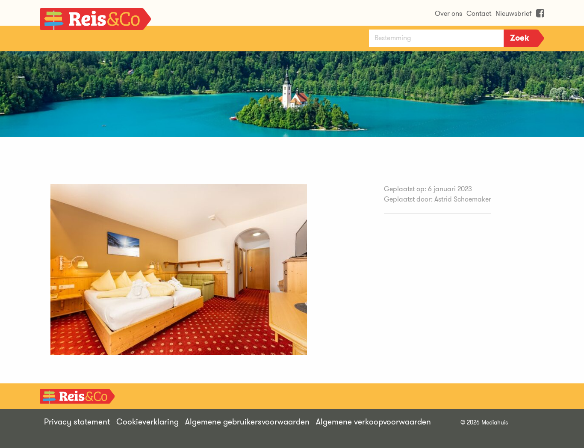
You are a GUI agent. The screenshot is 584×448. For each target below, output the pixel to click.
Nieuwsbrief (514, 13)
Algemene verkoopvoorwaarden (373, 421)
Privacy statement (77, 421)
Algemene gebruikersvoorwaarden (247, 421)
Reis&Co (95, 21)
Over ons (448, 13)
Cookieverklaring (147, 421)
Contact (478, 13)
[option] (292, 94)
